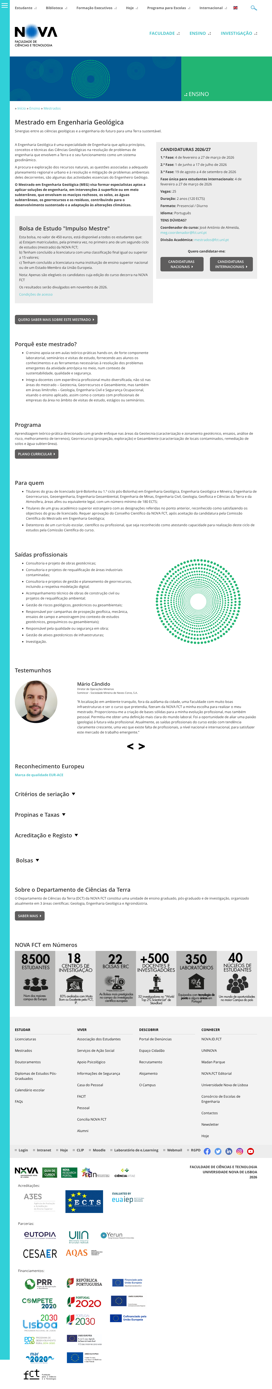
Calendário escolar (30, 1090)
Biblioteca (54, 8)
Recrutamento (150, 1062)
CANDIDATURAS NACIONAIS (181, 264)
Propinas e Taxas (37, 814)
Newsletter (210, 1124)
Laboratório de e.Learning (136, 1150)
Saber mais (28, 916)
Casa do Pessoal (90, 1085)
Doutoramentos (28, 1062)
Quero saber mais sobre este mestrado (55, 319)
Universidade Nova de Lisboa (224, 1085)
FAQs (19, 1101)
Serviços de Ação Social (95, 1050)
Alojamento (148, 1073)
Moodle (99, 1150)
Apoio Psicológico (91, 1062)
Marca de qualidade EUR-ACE (39, 775)
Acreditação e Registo (43, 835)
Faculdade (162, 33)
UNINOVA (209, 1050)
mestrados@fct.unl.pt (211, 239)
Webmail (174, 1150)
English (235, 7)
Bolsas (24, 860)
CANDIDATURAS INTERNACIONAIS (230, 264)
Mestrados (52, 108)
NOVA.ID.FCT (211, 1039)
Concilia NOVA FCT (91, 1119)
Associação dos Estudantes (99, 1039)
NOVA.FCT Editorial (216, 1073)
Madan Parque (213, 1062)
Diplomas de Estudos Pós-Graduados (36, 1076)
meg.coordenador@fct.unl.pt (183, 232)
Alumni (82, 1130)
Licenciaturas (25, 1039)
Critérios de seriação (42, 794)
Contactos (209, 1113)
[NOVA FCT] (36, 34)
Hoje (130, 8)
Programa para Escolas (166, 8)
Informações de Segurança (98, 1073)
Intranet (44, 1150)
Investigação (236, 33)
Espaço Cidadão (152, 1050)
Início (21, 108)
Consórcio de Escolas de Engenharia (220, 1099)
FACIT (81, 1096)
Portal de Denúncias (155, 1039)
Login (23, 1150)
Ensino (198, 33)
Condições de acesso (36, 294)
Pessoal (83, 1108)
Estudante (23, 8)
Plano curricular (35, 454)
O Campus (147, 1085)
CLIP (80, 1150)
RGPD (196, 1150)
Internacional (211, 8)
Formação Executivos (94, 8)
